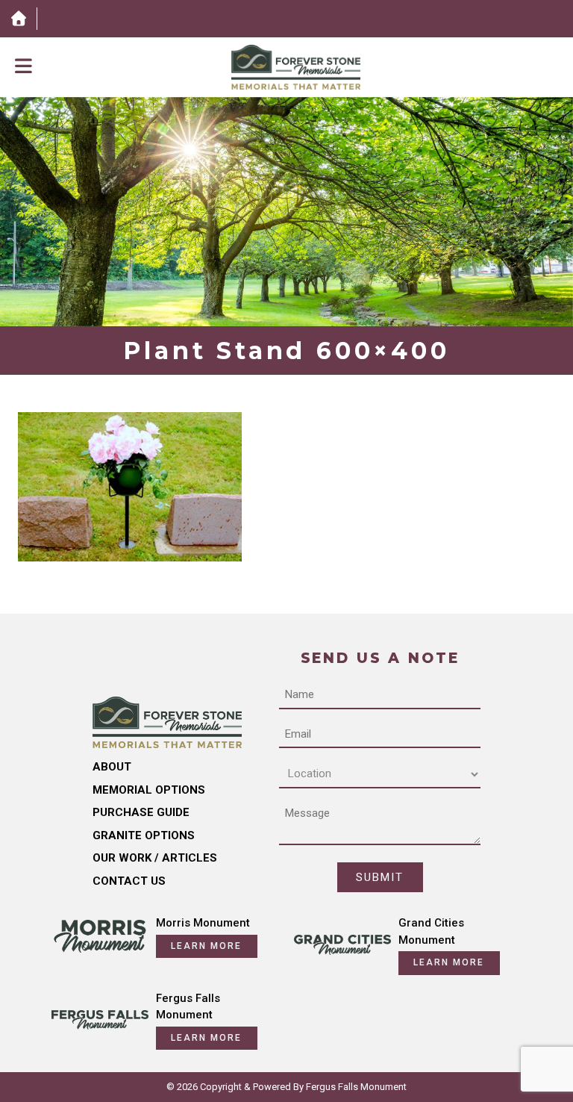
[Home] (18, 19)
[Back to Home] (296, 67)
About (112, 766)
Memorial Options (149, 790)
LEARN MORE (206, 946)
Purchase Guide (141, 812)
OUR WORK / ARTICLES (155, 858)
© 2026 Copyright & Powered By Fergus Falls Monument (286, 1086)
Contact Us (129, 881)
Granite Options (144, 835)
